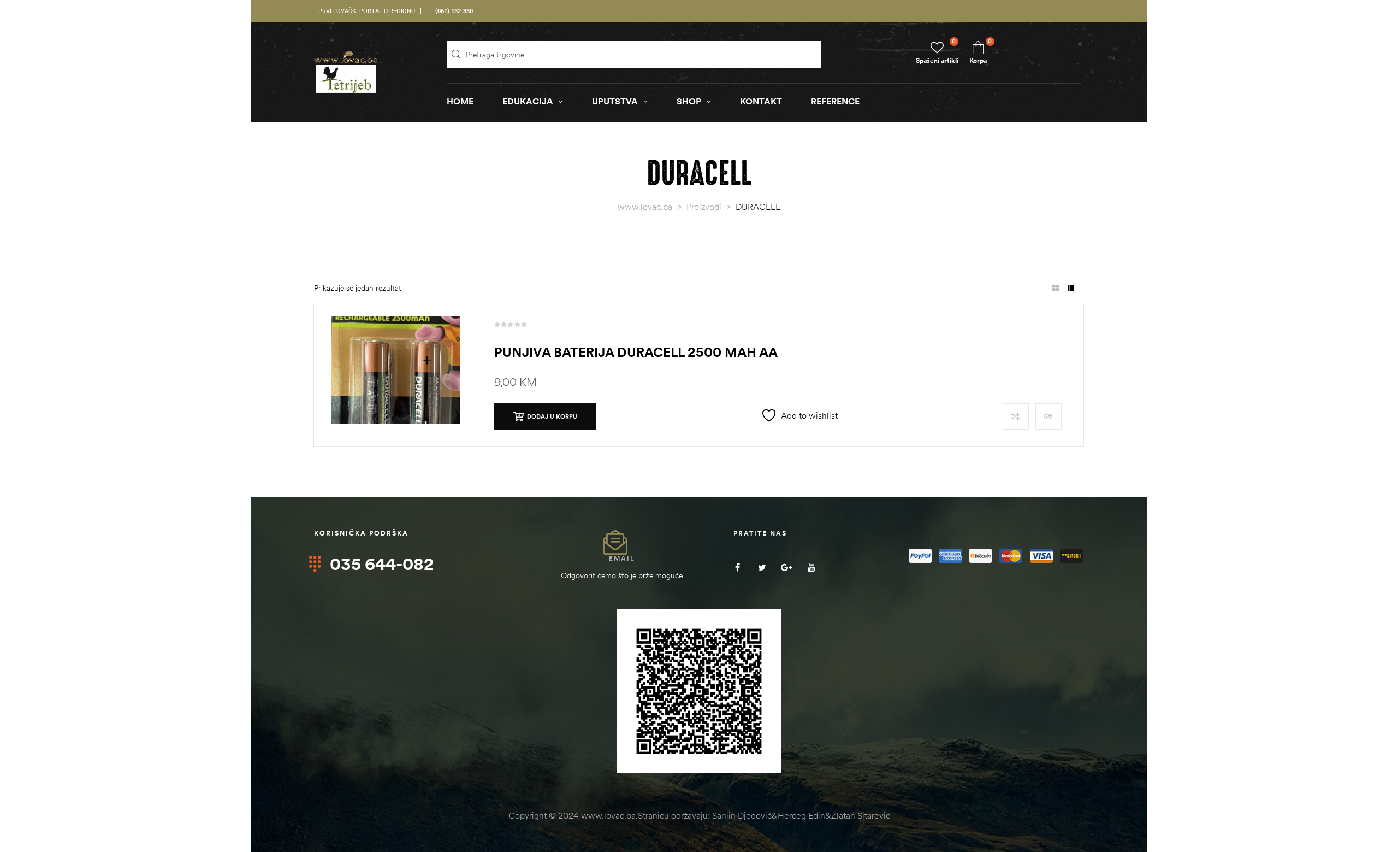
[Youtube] (811, 567)
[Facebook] (737, 567)
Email (622, 558)
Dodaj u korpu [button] (552, 416)
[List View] (1070, 289)
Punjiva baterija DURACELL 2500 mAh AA (636, 352)
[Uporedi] (1016, 416)
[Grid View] (1055, 289)
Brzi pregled (1048, 416)
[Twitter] (762, 567)
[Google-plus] (786, 567)
